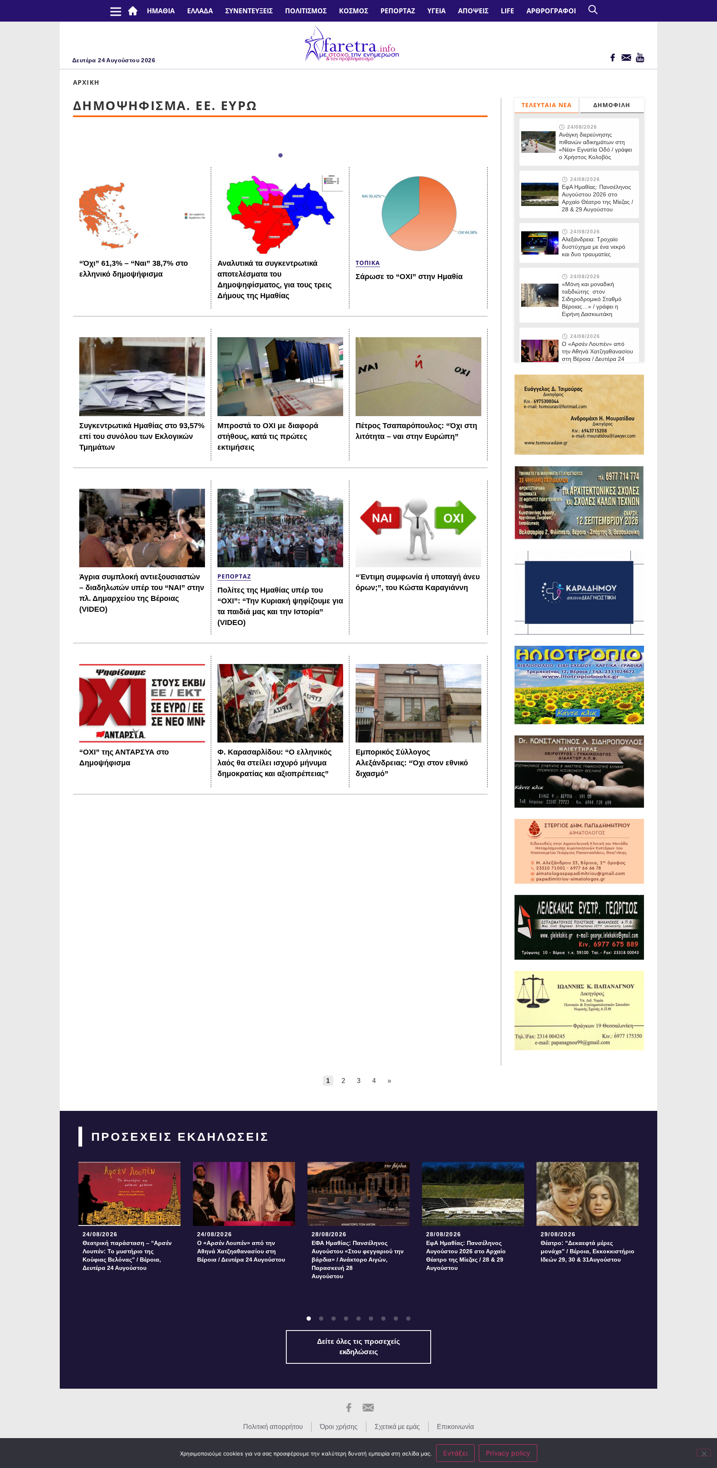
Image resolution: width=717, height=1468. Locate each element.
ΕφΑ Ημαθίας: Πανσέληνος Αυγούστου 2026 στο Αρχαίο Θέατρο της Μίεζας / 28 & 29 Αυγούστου (597, 198)
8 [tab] (396, 1319)
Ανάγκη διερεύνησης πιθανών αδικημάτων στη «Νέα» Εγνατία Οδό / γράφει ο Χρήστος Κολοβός (595, 145)
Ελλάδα (200, 10)
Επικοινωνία (455, 1426)
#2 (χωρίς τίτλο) (134, 11)
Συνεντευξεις (249, 10)
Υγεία (436, 10)
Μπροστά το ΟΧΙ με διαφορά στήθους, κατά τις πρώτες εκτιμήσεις (267, 436)
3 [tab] (333, 1319)
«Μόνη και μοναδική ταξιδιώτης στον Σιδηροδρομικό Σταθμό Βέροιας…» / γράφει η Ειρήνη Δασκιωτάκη (592, 299)
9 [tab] (408, 1319)
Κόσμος (353, 10)
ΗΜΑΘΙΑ (161, 10)
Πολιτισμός (306, 10)
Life (507, 10)
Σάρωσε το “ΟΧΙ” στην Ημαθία (409, 276)
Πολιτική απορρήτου (273, 1426)
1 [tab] (280, 156)
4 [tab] (346, 1319)
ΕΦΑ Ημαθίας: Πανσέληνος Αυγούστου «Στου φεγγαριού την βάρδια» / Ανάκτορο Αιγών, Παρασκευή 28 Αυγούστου (358, 1259)
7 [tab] (383, 1319)
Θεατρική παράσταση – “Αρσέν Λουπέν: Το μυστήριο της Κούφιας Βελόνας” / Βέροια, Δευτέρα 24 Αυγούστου (127, 1255)
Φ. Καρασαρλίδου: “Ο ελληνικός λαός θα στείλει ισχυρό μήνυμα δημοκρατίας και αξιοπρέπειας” (274, 763)
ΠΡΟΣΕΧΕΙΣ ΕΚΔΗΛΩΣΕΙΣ (180, 1136)
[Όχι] (704, 1452)
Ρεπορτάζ (397, 10)
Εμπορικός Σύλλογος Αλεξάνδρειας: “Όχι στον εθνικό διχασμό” (412, 763)
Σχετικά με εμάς (397, 1426)
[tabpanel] (129, 1219)
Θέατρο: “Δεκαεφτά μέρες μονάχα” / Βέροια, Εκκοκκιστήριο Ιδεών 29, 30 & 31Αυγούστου (587, 1251)
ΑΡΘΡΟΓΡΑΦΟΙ (551, 10)
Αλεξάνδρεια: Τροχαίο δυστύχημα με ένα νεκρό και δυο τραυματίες (593, 246)
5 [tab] (358, 1319)
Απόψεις (473, 10)
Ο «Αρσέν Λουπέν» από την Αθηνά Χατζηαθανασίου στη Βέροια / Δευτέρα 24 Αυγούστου (597, 355)
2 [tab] (321, 1319)
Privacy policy (508, 1453)
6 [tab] (371, 1319)
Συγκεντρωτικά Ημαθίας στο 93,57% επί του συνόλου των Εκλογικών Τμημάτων (142, 436)
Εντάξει (455, 1453)
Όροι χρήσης (339, 1426)
